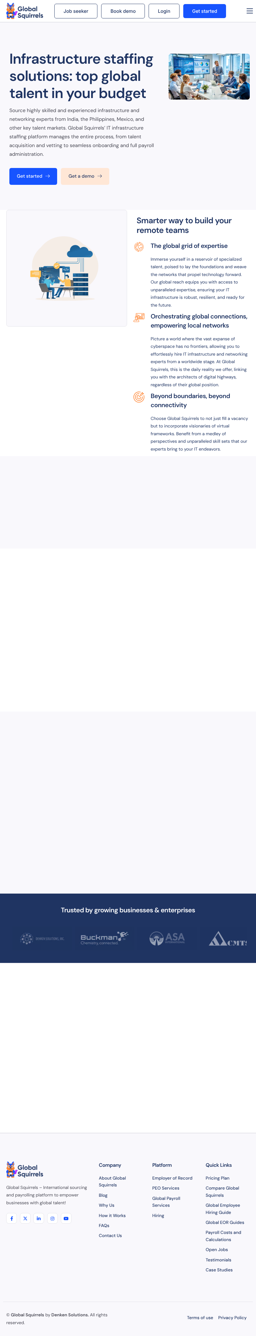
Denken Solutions (70, 1315)
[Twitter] (25, 1218)
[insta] (52, 1218)
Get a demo (81, 176)
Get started (204, 11)
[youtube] (66, 1218)
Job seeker (76, 11)
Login (164, 11)
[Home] (25, 10)
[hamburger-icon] (250, 10)
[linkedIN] (38, 1218)
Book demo (123, 11)
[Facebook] (11, 1218)
